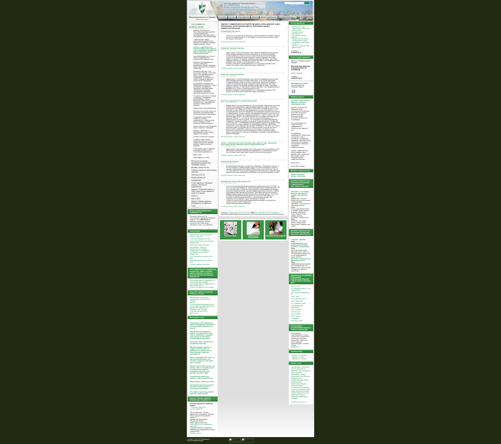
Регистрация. (305, 4)
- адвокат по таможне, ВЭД (300, 46)
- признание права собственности (297, 32)
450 (266, 212)
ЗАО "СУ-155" (295, 286)
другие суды (194, 313)
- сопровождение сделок (299, 40)
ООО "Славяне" (296, 309)
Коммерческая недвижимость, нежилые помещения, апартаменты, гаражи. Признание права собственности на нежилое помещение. (204, 65)
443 (242, 212)
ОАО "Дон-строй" (297, 320)
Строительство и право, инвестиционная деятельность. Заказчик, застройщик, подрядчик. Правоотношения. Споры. (204, 42)
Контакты (232, 17)
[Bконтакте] (293, 91)
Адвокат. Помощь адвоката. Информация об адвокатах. (201, 202)
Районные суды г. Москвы (198, 309)
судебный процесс (298, 395)
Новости (194, 196)
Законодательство (198, 175)
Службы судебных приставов (200, 264)
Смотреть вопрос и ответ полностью (233, 42)
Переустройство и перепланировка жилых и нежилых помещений (205, 127)
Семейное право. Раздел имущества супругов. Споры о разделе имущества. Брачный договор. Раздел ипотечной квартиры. (203, 143)
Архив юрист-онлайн (298, 166)
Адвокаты (255, 17)
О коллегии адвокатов (198, 407)
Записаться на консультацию (253, 236)
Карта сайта (195, 198)
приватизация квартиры (299, 384)
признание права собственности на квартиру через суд (300, 387)
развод (306, 391)
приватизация (296, 382)
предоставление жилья (299, 380)
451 (270, 212)
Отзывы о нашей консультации (203, 136)
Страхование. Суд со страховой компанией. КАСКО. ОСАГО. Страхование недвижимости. (204, 150)
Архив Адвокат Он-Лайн (201, 157)
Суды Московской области (199, 311)
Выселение (296, 367)
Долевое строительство (268, 17)
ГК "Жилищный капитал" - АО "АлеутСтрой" (301, 289)
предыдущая (232, 212)
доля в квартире (296, 372)
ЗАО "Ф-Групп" (296, 312)
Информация (196, 180)
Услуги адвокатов (243, 17)
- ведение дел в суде (298, 27)
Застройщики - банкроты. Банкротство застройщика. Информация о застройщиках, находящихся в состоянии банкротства (200, 250)
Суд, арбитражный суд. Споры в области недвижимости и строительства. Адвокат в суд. (204, 57)
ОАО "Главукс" (296, 316)
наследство (295, 374)
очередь (303, 374)
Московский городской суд (199, 308)
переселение (295, 376)
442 (238, 212)
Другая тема (197, 154)
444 (245, 212)
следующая (275, 212)
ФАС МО (193, 302)
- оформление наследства (300, 39)
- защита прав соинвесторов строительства (300, 29)
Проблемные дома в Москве (199, 245)
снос (307, 393)
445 (249, 212)
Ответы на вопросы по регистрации (202, 287)
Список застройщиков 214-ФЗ (200, 239)
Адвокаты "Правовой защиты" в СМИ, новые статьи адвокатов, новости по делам (203, 191)
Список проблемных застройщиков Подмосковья (201, 241)
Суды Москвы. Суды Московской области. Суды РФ (201, 235)
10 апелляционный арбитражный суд (202, 306)
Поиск (193, 206)
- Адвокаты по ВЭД (297, 357)
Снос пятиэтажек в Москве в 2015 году (201, 257)
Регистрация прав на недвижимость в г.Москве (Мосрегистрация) (202, 281)
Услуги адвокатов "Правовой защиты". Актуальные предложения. (201, 185)
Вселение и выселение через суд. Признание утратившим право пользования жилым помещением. (204, 112)
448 (259, 212)
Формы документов (198, 177)
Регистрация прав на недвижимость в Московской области (202, 284)
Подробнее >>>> (296, 347)
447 (256, 212)
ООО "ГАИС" (295, 296)
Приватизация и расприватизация (204, 108)
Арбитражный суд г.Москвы (199, 297)
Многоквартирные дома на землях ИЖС (201, 261)
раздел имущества (298, 393)
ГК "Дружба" (295, 318)
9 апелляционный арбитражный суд (202, 304)
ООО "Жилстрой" (297, 301)
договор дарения (304, 371)
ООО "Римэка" (296, 314)
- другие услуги (296, 47)
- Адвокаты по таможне (298, 355)
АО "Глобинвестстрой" (298, 303)
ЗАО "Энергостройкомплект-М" (300, 293)
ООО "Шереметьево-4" (299, 299)
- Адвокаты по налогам (298, 358)
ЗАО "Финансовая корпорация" (297, 306)
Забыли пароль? (295, 4)
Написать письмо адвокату (276, 235)
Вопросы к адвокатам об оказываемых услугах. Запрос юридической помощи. (203, 132)
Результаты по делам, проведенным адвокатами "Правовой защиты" (201, 163)
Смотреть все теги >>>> (299, 402)
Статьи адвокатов (198, 24)
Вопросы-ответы (195, 433)
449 (263, 212)
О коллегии (222, 17)
